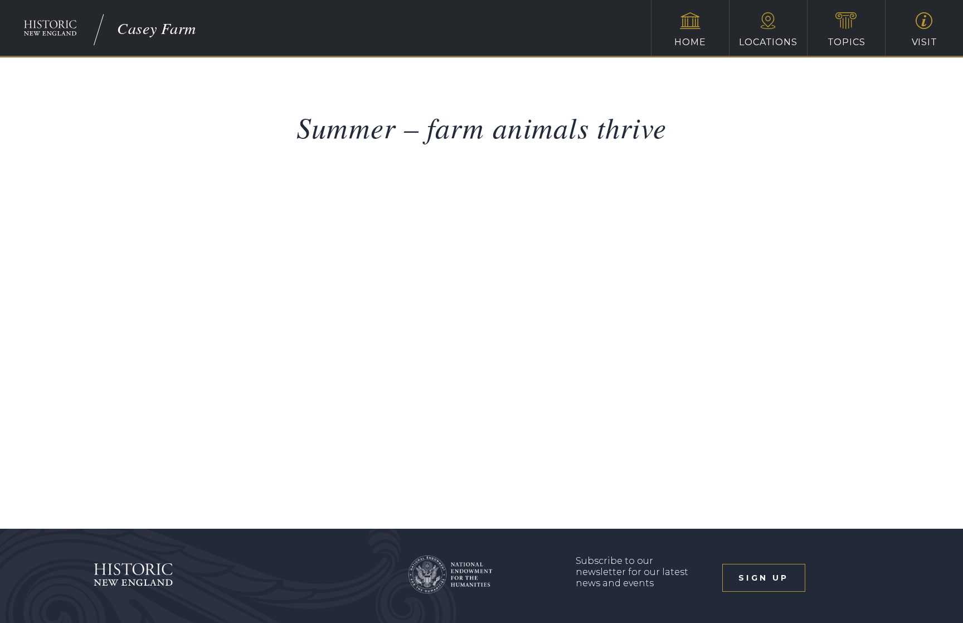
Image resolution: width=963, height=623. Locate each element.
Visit (924, 42)
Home (690, 42)
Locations (768, 42)
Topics (846, 42)
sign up (763, 578)
